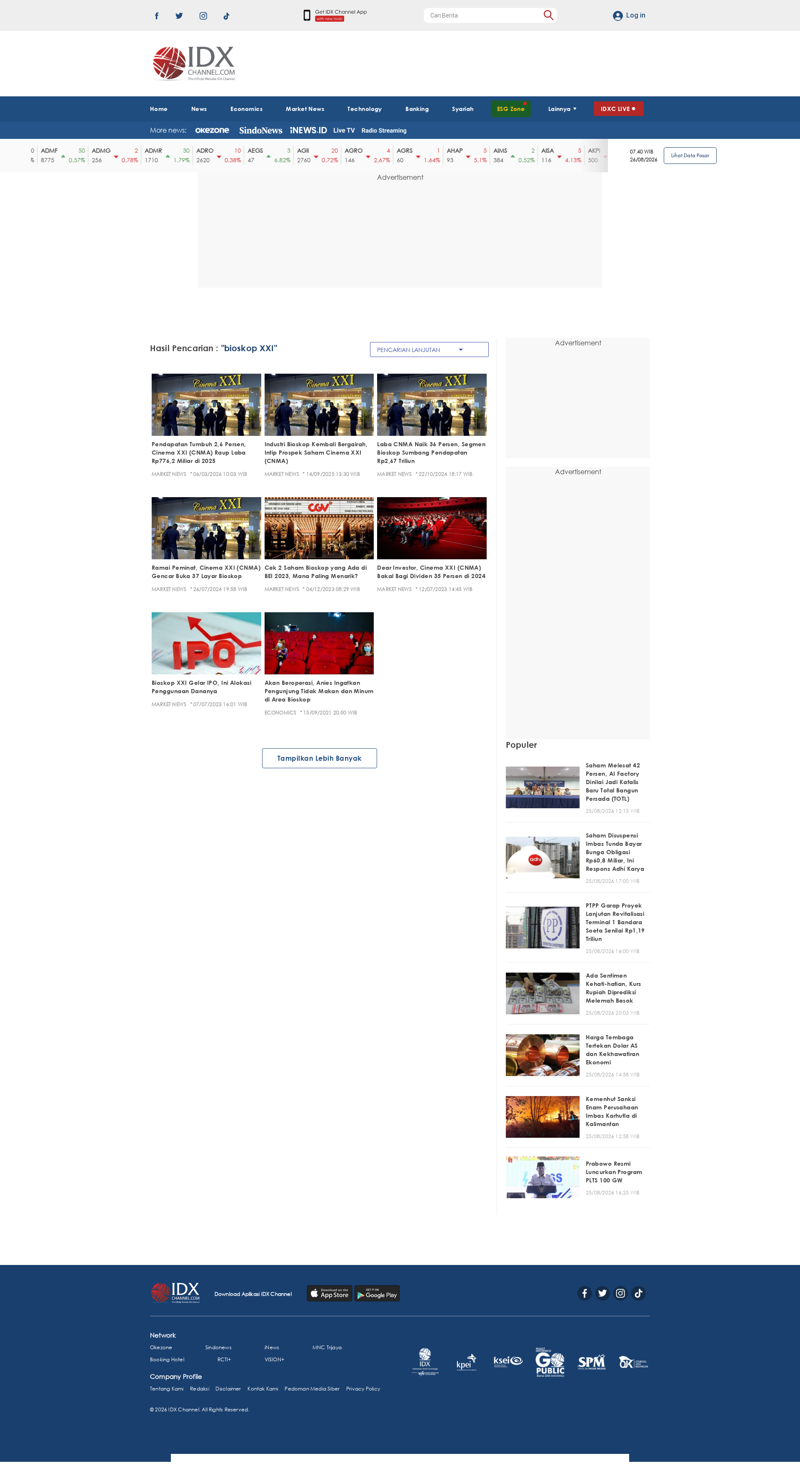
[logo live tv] (344, 130)
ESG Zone (511, 108)
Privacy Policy (363, 1388)
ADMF (42, 150)
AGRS (398, 150)
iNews (272, 1347)
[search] (548, 15)
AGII (296, 150)
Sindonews (218, 1347)
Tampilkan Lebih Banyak (320, 758)
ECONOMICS (281, 712)
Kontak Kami (263, 1388)
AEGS (248, 150)
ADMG (94, 150)
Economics (246, 108)
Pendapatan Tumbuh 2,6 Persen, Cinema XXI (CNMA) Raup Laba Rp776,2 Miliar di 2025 (199, 452)
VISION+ (274, 1359)
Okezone (161, 1347)
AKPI (587, 150)
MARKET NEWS (169, 474)
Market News (305, 108)
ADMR (146, 150)
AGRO (347, 150)
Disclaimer (228, 1388)
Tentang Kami (167, 1388)
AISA (541, 150)
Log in (635, 15)
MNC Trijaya (327, 1347)
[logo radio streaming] (384, 131)
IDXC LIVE (615, 108)
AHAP (448, 150)
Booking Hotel (167, 1359)
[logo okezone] (212, 130)
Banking (417, 108)
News (199, 108)
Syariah (462, 108)
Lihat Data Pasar (690, 155)
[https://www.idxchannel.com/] (192, 63)
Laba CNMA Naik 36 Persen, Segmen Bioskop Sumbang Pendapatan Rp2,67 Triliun (431, 452)
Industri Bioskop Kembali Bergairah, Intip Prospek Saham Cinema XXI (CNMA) (316, 452)
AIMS (493, 150)
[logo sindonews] (260, 130)
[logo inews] (308, 130)
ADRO (198, 150)
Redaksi (199, 1388)
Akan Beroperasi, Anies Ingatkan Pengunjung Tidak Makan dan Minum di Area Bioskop (319, 691)
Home (159, 108)
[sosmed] (330, 1292)
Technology (365, 108)
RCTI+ (224, 1359)
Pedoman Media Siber (312, 1388)
